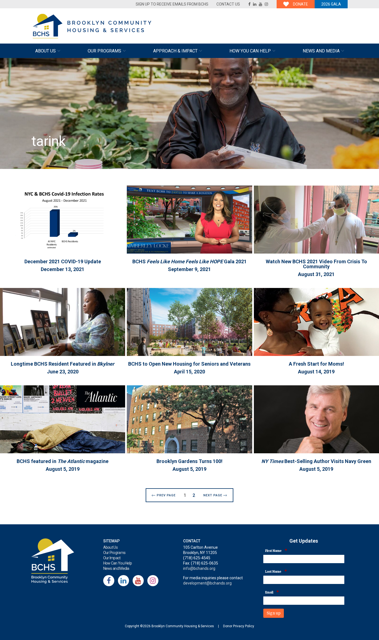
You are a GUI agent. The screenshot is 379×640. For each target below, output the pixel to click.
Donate (300, 4)
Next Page (212, 495)
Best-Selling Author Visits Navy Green (316, 461)
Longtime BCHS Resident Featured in (62, 364)
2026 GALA (331, 4)
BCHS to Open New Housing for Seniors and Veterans (189, 364)
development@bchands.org (207, 583)
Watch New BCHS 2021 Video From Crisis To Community (316, 264)
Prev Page (166, 495)
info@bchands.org (199, 568)
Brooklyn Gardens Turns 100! (189, 461)
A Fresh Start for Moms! (316, 364)
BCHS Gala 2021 (189, 261)
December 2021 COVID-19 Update (62, 261)
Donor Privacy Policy (238, 626)
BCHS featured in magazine (62, 461)
